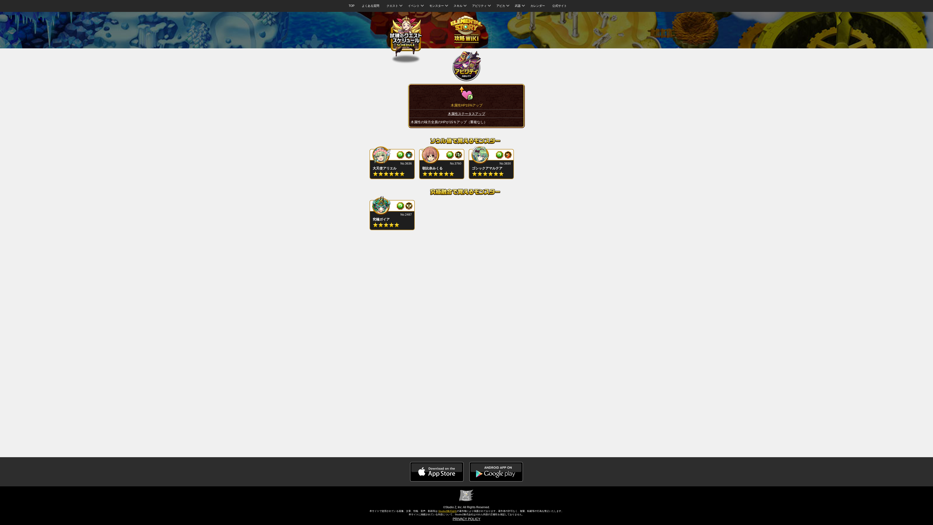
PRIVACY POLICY (466, 519)
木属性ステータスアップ (466, 114)
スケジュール (405, 37)
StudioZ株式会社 (447, 511)
